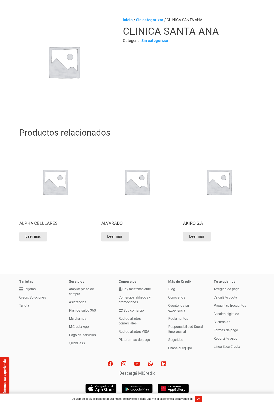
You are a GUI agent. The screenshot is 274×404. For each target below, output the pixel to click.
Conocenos (176, 297)
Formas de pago (226, 330)
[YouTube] (137, 364)
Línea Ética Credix (227, 346)
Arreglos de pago (227, 289)
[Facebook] (110, 364)
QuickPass (77, 343)
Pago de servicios (82, 335)
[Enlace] (100, 388)
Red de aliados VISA (134, 331)
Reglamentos (178, 318)
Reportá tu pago (225, 338)
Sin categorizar (149, 20)
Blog (171, 289)
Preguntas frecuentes (230, 305)
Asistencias (77, 302)
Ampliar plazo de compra (81, 291)
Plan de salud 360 (82, 310)
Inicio (128, 20)
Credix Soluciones (32, 297)
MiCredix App (79, 326)
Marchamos (77, 318)
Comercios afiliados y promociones (135, 300)
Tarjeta (24, 305)
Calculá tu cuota (225, 297)
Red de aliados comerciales (130, 321)
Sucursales (222, 322)
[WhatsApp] (150, 364)
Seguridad (175, 339)
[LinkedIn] (164, 364)
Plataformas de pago (134, 339)
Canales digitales (226, 314)
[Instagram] (123, 364)
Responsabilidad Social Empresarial (185, 329)
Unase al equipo (180, 348)
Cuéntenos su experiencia (178, 308)
